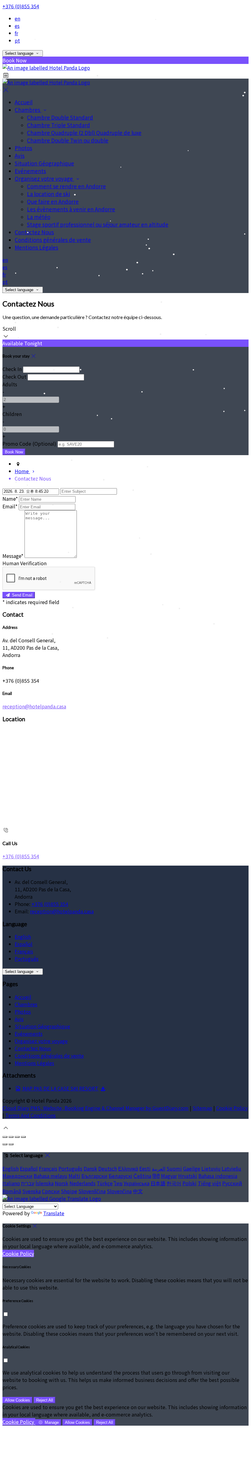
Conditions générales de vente (53, 239)
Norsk (61, 1183)
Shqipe (69, 1191)
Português (27, 958)
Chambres (28, 109)
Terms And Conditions (30, 1115)
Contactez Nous (34, 232)
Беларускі (120, 1175)
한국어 (174, 1183)
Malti (74, 1175)
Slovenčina (119, 1191)
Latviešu (231, 1168)
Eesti (145, 1168)
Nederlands (82, 1183)
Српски (51, 1191)
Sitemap (202, 1108)
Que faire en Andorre (53, 201)
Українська (136, 1183)
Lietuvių (210, 1168)
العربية (158, 1168)
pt (17, 40)
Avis (19, 155)
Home (22, 471)
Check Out (14, 376)
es (17, 25)
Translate (53, 1213)
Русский (232, 1183)
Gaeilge (191, 1168)
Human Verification (24, 563)
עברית (27, 1183)
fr (16, 33)
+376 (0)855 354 (20, 6)
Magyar (169, 1175)
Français (24, 951)
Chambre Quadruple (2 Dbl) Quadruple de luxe (84, 132)
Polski (189, 1183)
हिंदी (156, 1175)
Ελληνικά (128, 1168)
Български (94, 1175)
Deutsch (107, 1168)
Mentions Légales (36, 247)
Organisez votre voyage (44, 178)
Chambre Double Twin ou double (67, 140)
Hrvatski (187, 1175)
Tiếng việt (209, 1183)
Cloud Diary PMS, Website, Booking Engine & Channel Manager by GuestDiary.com (95, 1108)
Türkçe (105, 1183)
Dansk (90, 1168)
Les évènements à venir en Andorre (71, 209)
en (17, 18)
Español (23, 944)
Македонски (17, 1175)
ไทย (118, 1183)
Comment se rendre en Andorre (66, 186)
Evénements (30, 171)
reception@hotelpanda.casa (34, 706)
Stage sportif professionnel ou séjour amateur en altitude (97, 224)
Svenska (31, 1191)
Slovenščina (92, 1191)
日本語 (158, 1183)
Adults (9, 384)
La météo (38, 217)
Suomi (174, 1168)
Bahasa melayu (50, 1175)
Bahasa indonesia (217, 1175)
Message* (12, 555)
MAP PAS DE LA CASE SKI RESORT (59, 1088)
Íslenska (45, 1183)
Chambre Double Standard (60, 117)
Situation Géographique (44, 163)
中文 (138, 1191)
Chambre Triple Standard (58, 125)
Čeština (142, 1175)
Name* (10, 498)
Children (12, 414)
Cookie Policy (232, 1108)
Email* (9, 506)
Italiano (11, 1183)
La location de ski (48, 194)
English (23, 936)
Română (11, 1191)
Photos (23, 148)
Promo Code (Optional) (29, 443)
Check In (12, 369)
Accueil (23, 102)
